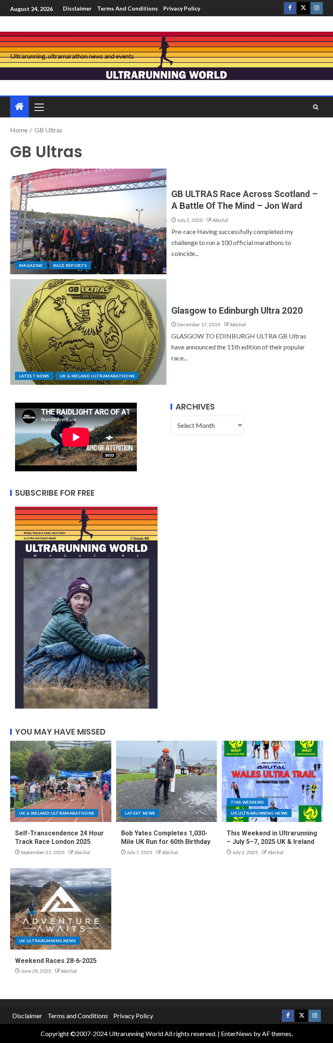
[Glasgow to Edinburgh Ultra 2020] (88, 332)
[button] (38, 107)
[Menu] (38, 107)
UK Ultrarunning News (259, 813)
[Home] (19, 107)
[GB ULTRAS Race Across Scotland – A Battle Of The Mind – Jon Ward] (88, 221)
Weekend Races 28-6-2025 (56, 961)
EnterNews (236, 1033)
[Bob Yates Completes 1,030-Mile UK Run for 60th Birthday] (166, 781)
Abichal (220, 220)
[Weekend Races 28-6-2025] (60, 909)
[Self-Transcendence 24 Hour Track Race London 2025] (60, 781)
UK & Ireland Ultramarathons (97, 375)
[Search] (316, 107)
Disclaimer (77, 8)
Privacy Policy (181, 8)
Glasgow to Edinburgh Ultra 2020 (237, 311)
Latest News (34, 375)
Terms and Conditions (127, 8)
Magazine (31, 265)
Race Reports (70, 265)
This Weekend (247, 802)
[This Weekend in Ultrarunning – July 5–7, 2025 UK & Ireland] (272, 781)
